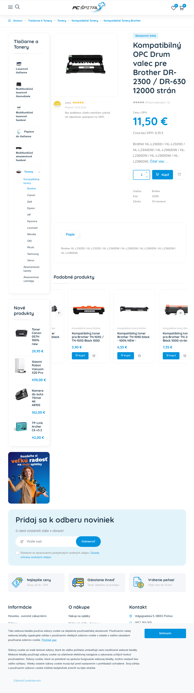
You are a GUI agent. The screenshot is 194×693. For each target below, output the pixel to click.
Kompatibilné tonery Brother (71, 328)
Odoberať (88, 541)
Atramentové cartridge (31, 279)
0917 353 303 (143, 622)
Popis (70, 234)
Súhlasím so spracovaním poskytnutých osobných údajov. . (59, 555)
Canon (31, 195)
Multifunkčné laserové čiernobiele (24, 92)
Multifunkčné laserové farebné (24, 116)
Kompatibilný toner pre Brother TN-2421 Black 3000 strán (163, 336)
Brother (31, 188)
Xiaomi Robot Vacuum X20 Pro (38, 367)
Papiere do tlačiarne (25, 134)
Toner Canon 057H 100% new (36, 336)
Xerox (30, 260)
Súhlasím (165, 633)
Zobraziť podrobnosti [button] (27, 680)
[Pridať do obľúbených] (179, 174)
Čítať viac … (159, 161)
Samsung (33, 253)
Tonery (28, 171)
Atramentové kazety (31, 268)
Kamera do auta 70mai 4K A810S (37, 398)
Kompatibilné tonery (31, 181)
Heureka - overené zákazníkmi (27, 616)
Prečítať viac (49, 639)
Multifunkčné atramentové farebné (24, 156)
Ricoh (30, 247)
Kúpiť (165, 175)
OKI (29, 240)
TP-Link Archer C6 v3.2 (37, 426)
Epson (31, 208)
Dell (29, 201)
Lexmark (32, 227)
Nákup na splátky (79, 616)
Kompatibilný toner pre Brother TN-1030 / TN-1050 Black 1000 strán (73, 338)
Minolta (31, 234)
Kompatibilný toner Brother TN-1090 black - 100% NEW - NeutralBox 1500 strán (119, 338)
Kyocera (32, 221)
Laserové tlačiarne (22, 70)
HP (29, 214)
